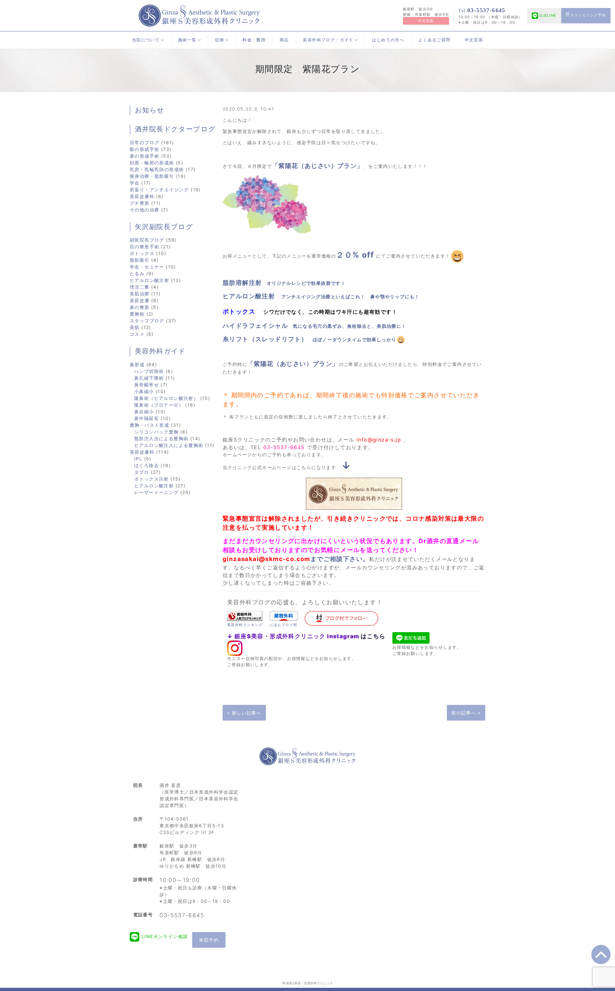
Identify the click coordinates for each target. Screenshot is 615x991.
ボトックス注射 (151, 479)
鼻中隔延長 (146, 418)
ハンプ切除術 (149, 371)
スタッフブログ (147, 320)
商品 (284, 39)
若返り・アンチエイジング (159, 189)
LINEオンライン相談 (165, 936)
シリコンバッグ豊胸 (156, 431)
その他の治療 (144, 209)
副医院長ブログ (147, 240)
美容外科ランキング (245, 625)
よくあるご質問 (434, 39)
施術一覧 (187, 39)
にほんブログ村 (284, 625)
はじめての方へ (388, 39)
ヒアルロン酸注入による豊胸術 (168, 445)
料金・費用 (254, 39)
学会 (135, 183)
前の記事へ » (466, 712)
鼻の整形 (140, 307)
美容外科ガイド (160, 351)
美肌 (135, 327)
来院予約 (209, 940)
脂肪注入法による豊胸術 (161, 438)
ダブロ (141, 472)
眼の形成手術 (144, 149)
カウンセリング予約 (588, 15)
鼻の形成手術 (144, 156)
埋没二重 (140, 287)
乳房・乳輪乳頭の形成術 (157, 169)
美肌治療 (140, 293)
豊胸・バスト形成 (149, 425)
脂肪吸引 (140, 260)
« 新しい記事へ (244, 712)
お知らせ (150, 110)
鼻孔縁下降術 (149, 378)
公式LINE (547, 15)
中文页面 (426, 21)
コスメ (137, 334)
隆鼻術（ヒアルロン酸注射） (166, 398)
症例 (219, 39)
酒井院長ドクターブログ (175, 129)
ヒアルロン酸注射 (149, 280)
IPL (138, 458)
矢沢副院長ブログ (164, 227)
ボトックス (142, 253)
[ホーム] (199, 15)
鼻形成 (137, 364)
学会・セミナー (147, 266)
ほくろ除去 (146, 465)
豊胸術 (137, 314)
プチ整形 (140, 203)
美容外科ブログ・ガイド (328, 39)
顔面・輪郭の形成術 (152, 162)
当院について (146, 39)
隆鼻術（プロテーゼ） (159, 405)
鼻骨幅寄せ (146, 384)
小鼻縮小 (144, 391)
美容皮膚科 (142, 196)
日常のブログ (144, 142)
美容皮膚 (140, 300)
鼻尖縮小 (144, 411)
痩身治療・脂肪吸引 (152, 176)
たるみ (137, 273)
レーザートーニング (156, 492)
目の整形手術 (144, 246)
